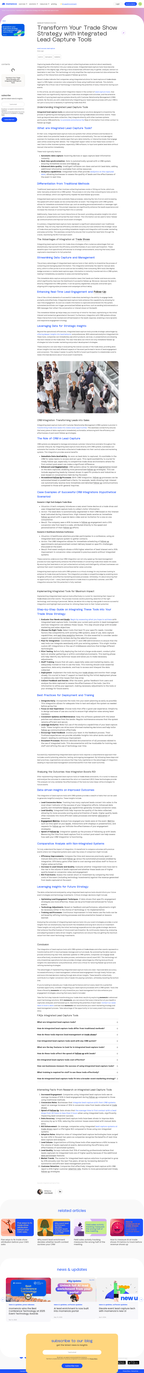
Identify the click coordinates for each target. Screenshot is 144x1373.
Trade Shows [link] (82, 239)
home (3, 10)
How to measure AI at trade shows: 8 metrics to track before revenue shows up (126, 1242)
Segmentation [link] (61, 467)
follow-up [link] (76, 75)
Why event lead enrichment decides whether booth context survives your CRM (53, 1242)
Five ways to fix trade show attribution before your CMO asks (15, 1242)
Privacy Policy (93, 1359)
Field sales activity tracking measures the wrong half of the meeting (89, 1242)
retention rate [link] (74, 1169)
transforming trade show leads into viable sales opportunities (62, 428)
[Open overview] (26, 4)
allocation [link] (102, 816)
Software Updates (75, 1305)
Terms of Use (134, 1371)
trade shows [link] (111, 79)
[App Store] (120, 1362)
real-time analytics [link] (66, 635)
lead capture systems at (106, 1126)
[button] (140, 4)
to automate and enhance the (72, 120)
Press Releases (28, 1305)
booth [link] (94, 308)
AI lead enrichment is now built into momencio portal (71, 1310)
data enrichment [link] (48, 1156)
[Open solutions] (37, 4)
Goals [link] (67, 619)
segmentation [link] (104, 467)
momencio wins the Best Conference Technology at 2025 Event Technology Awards (27, 1311)
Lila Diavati (48, 1193)
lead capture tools (102, 92)
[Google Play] (133, 1362)
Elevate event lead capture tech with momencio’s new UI (117, 1310)
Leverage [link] (45, 725)
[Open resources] (48, 4)
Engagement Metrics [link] (50, 821)
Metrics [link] (111, 821)
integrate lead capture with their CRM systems (94, 1102)
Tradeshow (57, 57)
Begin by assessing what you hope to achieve (91, 619)
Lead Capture (51, 48)
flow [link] (86, 120)
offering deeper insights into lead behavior (54, 334)
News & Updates (15, 1305)
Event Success (10, 10)
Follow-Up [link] (100, 292)
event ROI (40, 57)
